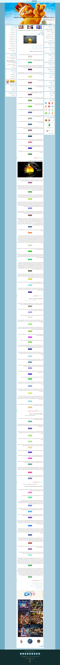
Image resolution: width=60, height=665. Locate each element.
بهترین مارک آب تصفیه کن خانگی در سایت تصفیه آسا (10, 58)
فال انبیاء (52, 51)
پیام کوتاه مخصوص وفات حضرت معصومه (36, 47)
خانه (53, 1)
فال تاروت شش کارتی (12, 41)
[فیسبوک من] (34, 654)
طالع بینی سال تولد (51, 133)
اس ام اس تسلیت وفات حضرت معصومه (36, 44)
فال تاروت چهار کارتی (12, 37)
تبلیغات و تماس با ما (28, 1)
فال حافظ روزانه (13, 74)
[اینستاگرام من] (32, 654)
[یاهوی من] (39, 654)
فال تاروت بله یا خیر (12, 50)
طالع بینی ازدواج (51, 71)
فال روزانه (43, 1)
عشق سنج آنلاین (51, 89)
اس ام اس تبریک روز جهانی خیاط (49, 36)
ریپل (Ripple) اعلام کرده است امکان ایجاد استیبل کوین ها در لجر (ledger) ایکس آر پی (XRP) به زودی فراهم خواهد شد (10, 61)
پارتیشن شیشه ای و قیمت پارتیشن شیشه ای (11, 65)
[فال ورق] (24, 631)
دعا (52, 78)
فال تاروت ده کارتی (12, 45)
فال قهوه (52, 57)
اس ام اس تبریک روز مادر (50, 34)
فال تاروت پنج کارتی (12, 39)
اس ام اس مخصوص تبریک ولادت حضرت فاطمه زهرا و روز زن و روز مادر (49, 29)
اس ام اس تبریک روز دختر (38, 588)
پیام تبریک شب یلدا (12, 78)
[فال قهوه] (37, 618)
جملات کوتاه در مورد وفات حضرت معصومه (36, 46)
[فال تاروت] (37, 606)
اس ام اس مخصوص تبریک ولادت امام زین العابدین (35, 586)
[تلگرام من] (37, 654)
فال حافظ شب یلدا (12, 76)
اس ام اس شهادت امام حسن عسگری (50, 32)
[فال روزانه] (24, 606)
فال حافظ (51, 1)
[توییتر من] (28, 654)
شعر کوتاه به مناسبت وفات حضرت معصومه (36, 45)
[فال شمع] (24, 618)
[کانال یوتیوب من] (23, 654)
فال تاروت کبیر (13, 30)
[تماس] (30, 654)
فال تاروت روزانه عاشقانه (12, 48)
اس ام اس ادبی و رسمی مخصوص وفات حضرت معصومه (35, 49)
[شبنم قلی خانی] (21, 27)
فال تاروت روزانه (13, 29)
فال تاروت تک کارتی (12, 34)
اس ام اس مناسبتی (34, 1)
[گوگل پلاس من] (25, 654)
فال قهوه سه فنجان (51, 58)
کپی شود (30, 56)
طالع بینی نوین (13, 89)
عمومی (38, 646)
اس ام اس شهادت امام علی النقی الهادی (50, 38)
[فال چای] (37, 631)
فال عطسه (13, 88)
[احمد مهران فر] (39, 27)
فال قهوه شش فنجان (50, 60)
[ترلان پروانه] (30, 27)
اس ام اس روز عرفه (39, 587)
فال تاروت (47, 1)
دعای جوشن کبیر (51, 77)
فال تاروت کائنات (12, 32)
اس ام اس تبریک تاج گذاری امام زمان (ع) (36, 582)
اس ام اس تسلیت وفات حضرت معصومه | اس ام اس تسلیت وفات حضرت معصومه (34, 17)
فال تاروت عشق (13, 46)
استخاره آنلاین (39, 1)
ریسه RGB (52, 95)
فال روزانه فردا (13, 95)
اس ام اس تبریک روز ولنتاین (38, 585)
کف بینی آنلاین (51, 66)
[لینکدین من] (21, 654)
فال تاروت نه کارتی (12, 43)
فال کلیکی (52, 84)
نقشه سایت (27, 658)
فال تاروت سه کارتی (12, 36)
